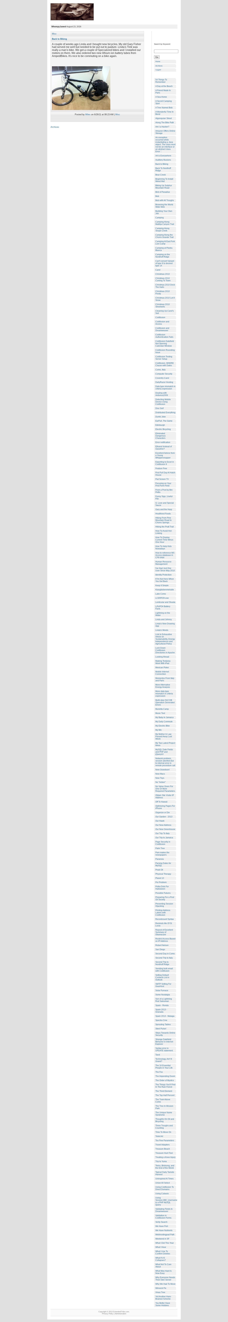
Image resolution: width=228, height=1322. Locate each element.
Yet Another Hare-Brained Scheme (163, 1297)
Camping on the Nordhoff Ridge (162, 255)
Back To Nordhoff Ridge (163, 169)
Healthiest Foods (163, 513)
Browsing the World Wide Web (164, 205)
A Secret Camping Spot (163, 102)
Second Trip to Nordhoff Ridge (162, 963)
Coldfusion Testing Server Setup (163, 357)
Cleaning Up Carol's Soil (164, 312)
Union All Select (162, 1183)
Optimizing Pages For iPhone (165, 807)
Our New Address (163, 825)
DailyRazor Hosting (164, 382)
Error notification (162, 442)
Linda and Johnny (163, 619)
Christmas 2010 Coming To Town (163, 279)
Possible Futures (163, 893)
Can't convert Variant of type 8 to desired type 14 (164, 263)
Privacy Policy (107, 1314)
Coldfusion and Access (162, 322)
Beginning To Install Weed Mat (164, 180)
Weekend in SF (162, 1239)
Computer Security (163, 374)
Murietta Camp (162, 709)
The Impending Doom (165, 1076)
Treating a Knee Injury (165, 1157)
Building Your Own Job (163, 212)
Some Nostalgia (162, 995)
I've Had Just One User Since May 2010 (165, 569)
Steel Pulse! (160, 1028)
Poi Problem (161, 882)
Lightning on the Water (162, 614)
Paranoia (159, 859)
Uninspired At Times (164, 1179)
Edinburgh (160, 425)
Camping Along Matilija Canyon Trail (164, 223)
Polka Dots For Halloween (162, 887)
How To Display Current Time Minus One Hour (164, 539)
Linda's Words (161, 630)
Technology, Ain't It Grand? (163, 1060)
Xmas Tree (160, 1292)
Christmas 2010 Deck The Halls (165, 286)
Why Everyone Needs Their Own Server (165, 1278)
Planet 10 (159, 878)
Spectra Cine (161, 1020)
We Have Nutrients (163, 1230)
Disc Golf (159, 408)
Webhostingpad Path (164, 1234)
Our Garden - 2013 (163, 817)
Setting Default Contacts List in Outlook (162, 977)
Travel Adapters (162, 1145)
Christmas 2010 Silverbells (162, 305)
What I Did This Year (164, 1243)
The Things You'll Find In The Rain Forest (165, 1085)
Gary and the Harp (163, 509)
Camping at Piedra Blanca (163, 249)
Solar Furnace (161, 990)
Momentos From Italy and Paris (164, 679)
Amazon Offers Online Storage (165, 132)
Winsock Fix (160, 1288)
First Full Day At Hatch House (165, 473)
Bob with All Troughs (164, 200)
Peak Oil (159, 870)
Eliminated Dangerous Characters (160, 435)
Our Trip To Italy (162, 833)
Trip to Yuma (161, 1161)
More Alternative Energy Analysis (162, 686)
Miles (87, 114)
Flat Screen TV (162, 479)
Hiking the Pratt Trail (164, 527)
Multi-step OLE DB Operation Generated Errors (165, 702)
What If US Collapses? (160, 1259)
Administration (120, 1314)
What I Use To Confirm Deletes (162, 1252)
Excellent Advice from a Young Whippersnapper (165, 455)
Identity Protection (163, 575)
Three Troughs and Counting (164, 1126)
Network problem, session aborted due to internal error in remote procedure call (165, 762)
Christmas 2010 (162, 274)
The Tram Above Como (162, 1100)
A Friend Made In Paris (163, 91)
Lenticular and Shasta (165, 602)
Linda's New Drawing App (165, 624)
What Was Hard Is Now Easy (163, 1272)
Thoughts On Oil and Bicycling (164, 1120)
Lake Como (160, 594)
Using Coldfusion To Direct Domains (164, 1188)
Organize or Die (162, 812)
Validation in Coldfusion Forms (163, 1216)
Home (157, 61)
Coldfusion (160, 317)
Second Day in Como (165, 953)
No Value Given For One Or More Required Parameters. (165, 788)
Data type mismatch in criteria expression (165, 387)
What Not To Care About (163, 1265)
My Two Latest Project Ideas (165, 744)
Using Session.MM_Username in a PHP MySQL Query (165, 1201)
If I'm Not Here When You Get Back (164, 580)
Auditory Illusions (163, 160)
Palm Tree (160, 848)
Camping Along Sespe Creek (162, 229)
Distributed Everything (165, 412)
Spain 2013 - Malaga (164, 1016)
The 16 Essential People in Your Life (164, 1066)
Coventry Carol (162, 378)
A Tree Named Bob (164, 107)
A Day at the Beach (164, 86)
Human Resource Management (163, 563)
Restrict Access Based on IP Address (165, 940)
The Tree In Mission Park (164, 1107)
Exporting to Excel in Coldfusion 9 (164, 463)
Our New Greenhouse (165, 829)
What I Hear (160, 1247)
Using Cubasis (162, 1193)
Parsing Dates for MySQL (163, 864)
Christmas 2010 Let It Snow (165, 299)
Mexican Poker (162, 667)
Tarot (157, 1055)
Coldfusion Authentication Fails (164, 336)
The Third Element (163, 1091)
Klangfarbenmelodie (164, 590)
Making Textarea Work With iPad (162, 662)
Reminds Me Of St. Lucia (163, 924)
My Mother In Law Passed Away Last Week (163, 736)
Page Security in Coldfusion (162, 843)
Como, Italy (160, 370)
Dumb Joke (160, 417)
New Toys (159, 778)
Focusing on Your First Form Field (163, 484)
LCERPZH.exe (162, 598)
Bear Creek (160, 175)
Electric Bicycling (163, 429)
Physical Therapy (163, 874)
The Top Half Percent (164, 1095)
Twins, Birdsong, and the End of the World (164, 1166)
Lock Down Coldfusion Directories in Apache (165, 650)
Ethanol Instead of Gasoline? (163, 447)
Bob (157, 196)
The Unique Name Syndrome (163, 1113)
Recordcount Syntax (164, 919)
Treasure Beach (162, 1149)
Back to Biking (59, 39)
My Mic (158, 730)
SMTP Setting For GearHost (163, 985)
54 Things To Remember (161, 81)
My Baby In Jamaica (164, 717)
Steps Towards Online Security (165, 1034)
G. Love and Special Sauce (164, 504)
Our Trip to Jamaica (164, 837)
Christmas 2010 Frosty (162, 292)
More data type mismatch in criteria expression (164, 693)
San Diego (160, 949)
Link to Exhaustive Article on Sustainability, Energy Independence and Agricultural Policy (165, 639)
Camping (159, 217)
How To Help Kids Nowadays (163, 547)
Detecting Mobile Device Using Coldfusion (163, 401)
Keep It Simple (162, 585)
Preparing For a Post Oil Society (164, 898)
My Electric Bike (162, 726)
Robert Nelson (162, 945)
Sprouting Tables (163, 1024)
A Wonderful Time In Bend (164, 113)
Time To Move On (163, 1132)
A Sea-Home (161, 97)
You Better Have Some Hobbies (162, 1304)
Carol (157, 270)
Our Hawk (159, 821)
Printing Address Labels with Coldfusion (162, 912)
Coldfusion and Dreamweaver (162, 329)
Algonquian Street (163, 118)
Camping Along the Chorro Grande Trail (164, 236)
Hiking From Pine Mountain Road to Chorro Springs (163, 520)
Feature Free (161, 468)
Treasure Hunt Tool (164, 1153)
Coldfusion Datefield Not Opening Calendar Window (164, 343)
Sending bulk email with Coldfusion (164, 969)
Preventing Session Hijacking (164, 905)
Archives (159, 66)
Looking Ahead (162, 657)
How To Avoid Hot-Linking (163, 532)
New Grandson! (162, 769)
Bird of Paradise (162, 192)
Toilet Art (159, 1136)
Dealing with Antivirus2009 (161, 394)
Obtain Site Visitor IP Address (164, 796)
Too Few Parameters (164, 1140)
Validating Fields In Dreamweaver (164, 1210)
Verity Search (161, 1222)
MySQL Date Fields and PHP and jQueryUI (164, 751)
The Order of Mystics (164, 1080)
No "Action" (160, 782)
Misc (54, 33)
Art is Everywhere (163, 156)
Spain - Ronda (162, 1005)
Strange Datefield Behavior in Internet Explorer (164, 1041)
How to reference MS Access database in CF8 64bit (164, 555)
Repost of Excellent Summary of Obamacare (164, 932)
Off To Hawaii (161, 802)
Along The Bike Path (164, 122)
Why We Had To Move (165, 1284)
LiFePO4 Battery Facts (162, 607)
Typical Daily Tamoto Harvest (164, 1173)
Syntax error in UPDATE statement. (164, 1049)
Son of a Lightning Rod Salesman (163, 1000)
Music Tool (160, 713)
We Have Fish (161, 1226)
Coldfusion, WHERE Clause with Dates (164, 364)
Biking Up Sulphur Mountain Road (163, 186)
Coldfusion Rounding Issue (165, 351)
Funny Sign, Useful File (164, 497)
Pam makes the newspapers (162, 853)
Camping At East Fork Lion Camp (165, 242)
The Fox (159, 1072)
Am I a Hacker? (162, 127)
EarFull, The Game (163, 421)
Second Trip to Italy (164, 958)
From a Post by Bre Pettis (164, 491)
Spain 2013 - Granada (161, 1010)
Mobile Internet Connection (162, 673)
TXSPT (158, 70)
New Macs (160, 774)
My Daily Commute (164, 721)
